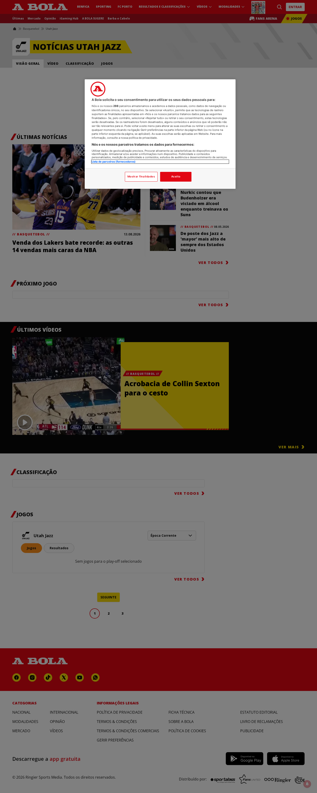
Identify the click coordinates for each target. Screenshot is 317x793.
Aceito (175, 176)
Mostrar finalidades (141, 176)
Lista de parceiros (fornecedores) (114, 161)
